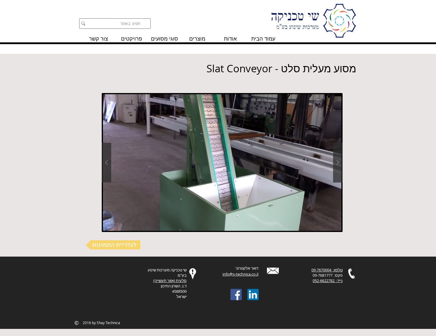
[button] (222, 162)
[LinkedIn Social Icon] (253, 294)
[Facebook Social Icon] (236, 294)
